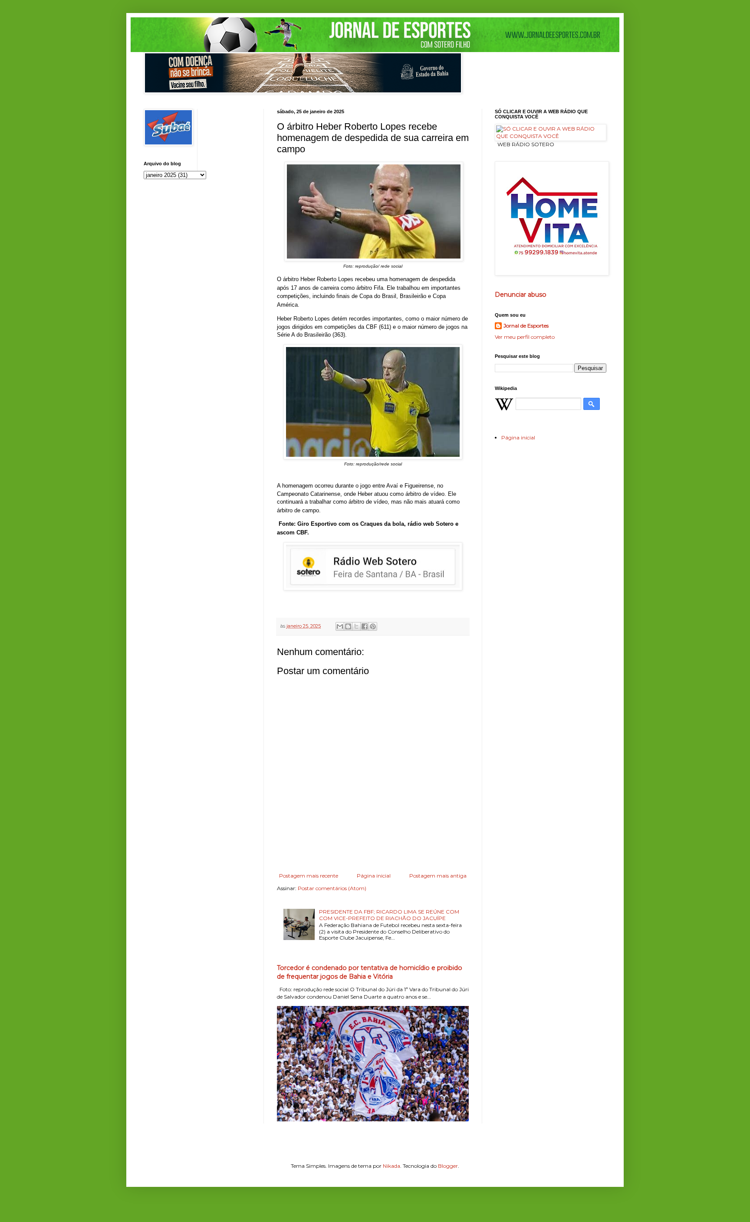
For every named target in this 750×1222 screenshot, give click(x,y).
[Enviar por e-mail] (340, 626)
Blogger (448, 1166)
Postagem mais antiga (438, 875)
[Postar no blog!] (348, 626)
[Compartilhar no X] (356, 626)
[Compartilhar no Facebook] (364, 626)
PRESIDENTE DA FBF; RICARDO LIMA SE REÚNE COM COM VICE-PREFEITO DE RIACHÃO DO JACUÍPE (389, 914)
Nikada (391, 1166)
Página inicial (374, 875)
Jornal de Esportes (526, 325)
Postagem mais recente (308, 875)
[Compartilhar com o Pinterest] (372, 626)
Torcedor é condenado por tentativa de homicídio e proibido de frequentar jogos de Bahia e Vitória (369, 972)
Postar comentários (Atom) (332, 888)
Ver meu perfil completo (525, 337)
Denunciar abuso (520, 294)
